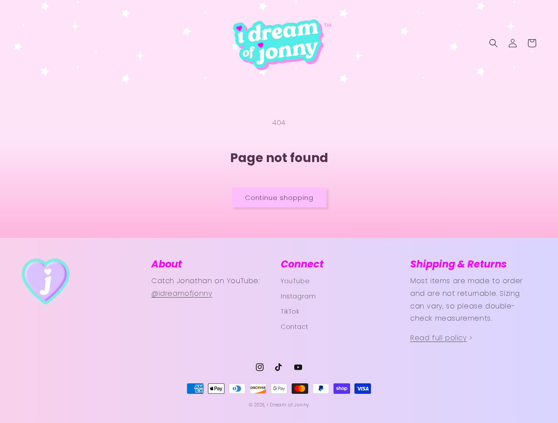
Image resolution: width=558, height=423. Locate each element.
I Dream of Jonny (288, 405)
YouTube (295, 281)
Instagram (298, 296)
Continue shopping (279, 197)
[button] (493, 43)
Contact (294, 326)
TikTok (290, 311)
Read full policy (438, 338)
